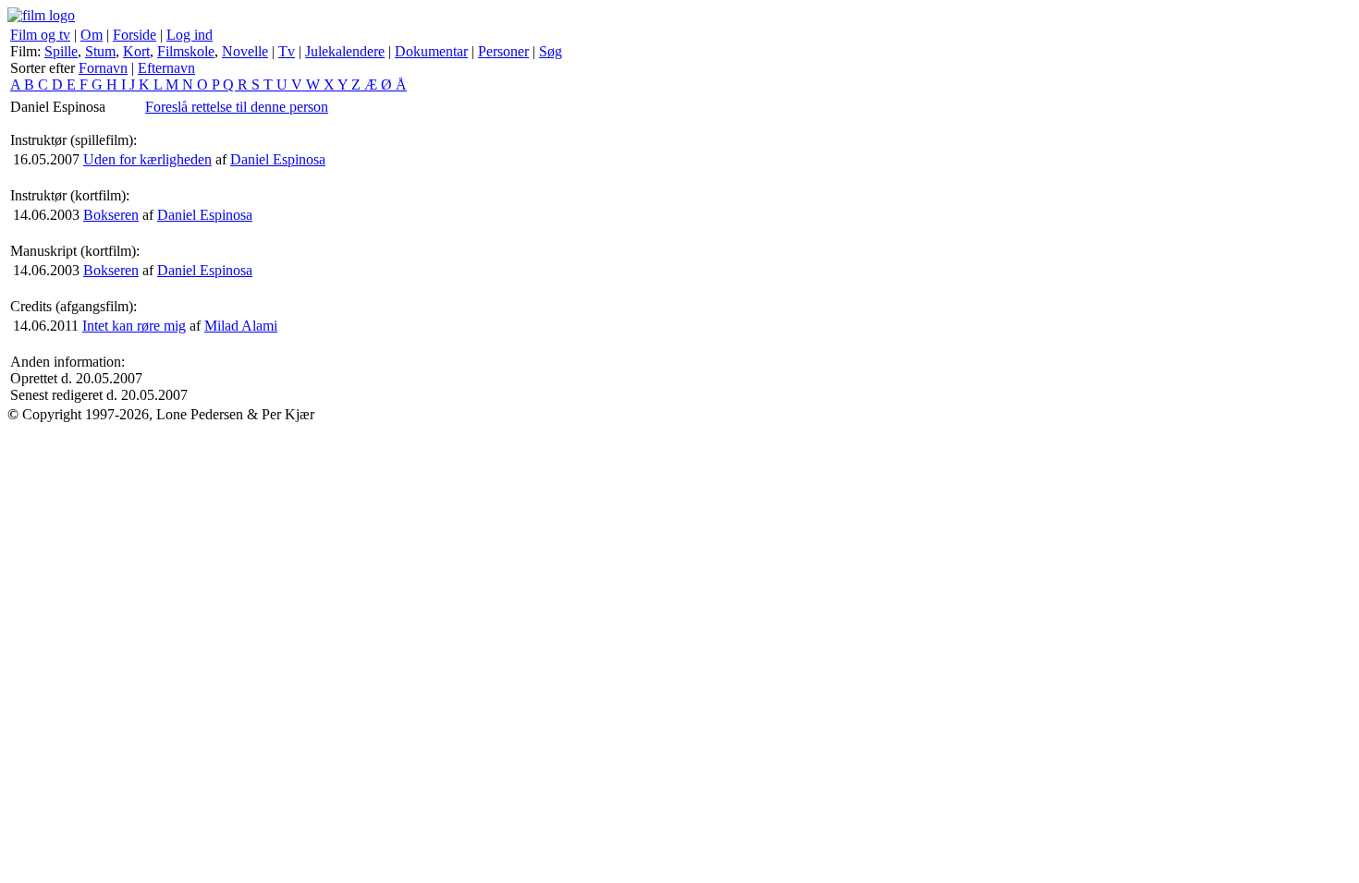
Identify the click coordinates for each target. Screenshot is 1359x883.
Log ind (189, 34)
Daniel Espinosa (277, 159)
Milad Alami (240, 325)
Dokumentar (431, 51)
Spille (61, 51)
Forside (134, 34)
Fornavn (103, 68)
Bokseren (111, 215)
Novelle (245, 51)
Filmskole (185, 51)
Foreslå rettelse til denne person (236, 107)
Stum (100, 51)
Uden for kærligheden (147, 159)
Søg (550, 51)
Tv (286, 51)
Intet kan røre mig (134, 325)
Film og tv (40, 34)
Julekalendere (345, 51)
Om (91, 34)
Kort (136, 51)
